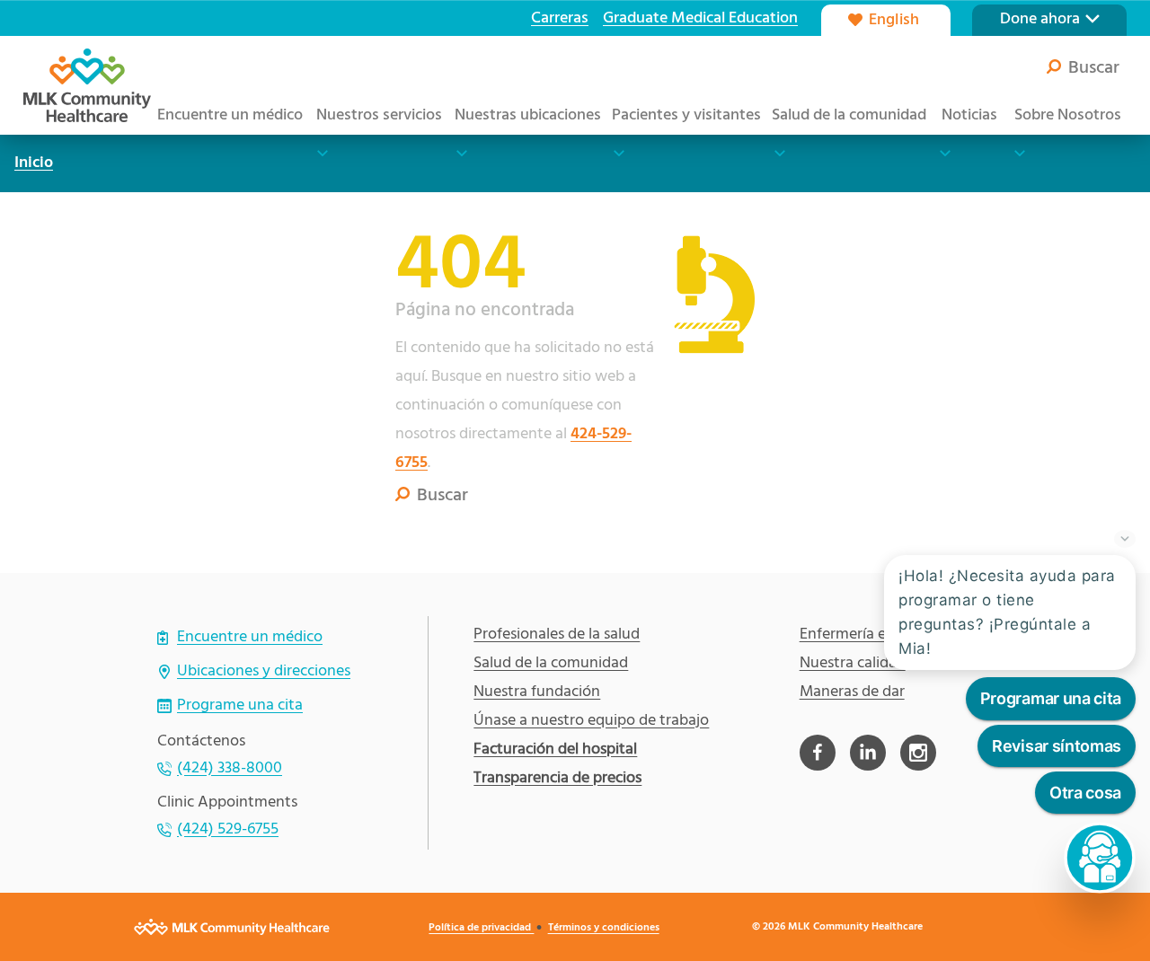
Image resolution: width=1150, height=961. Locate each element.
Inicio (33, 163)
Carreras (559, 18)
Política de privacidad (481, 928)
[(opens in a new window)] (818, 753)
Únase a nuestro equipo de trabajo (591, 721)
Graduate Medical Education (700, 18)
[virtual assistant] (1100, 858)
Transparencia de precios (557, 779)
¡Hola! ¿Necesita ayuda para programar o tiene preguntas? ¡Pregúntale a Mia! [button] (1007, 612)
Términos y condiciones (603, 928)
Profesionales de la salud (556, 635)
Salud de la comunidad (550, 664)
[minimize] (1125, 537)
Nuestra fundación (536, 692)
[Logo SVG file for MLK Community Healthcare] (87, 85)
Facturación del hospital (555, 750)
